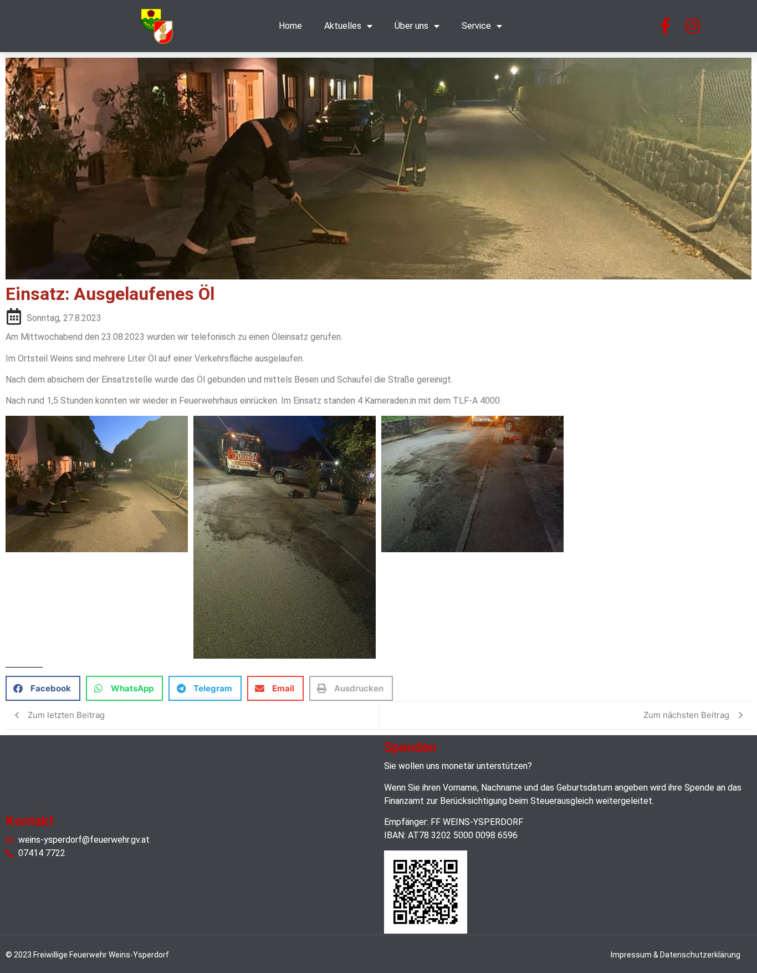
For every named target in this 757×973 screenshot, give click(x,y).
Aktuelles (342, 26)
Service (476, 26)
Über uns (411, 26)
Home (290, 26)
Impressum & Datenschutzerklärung (675, 954)
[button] (43, 688)
